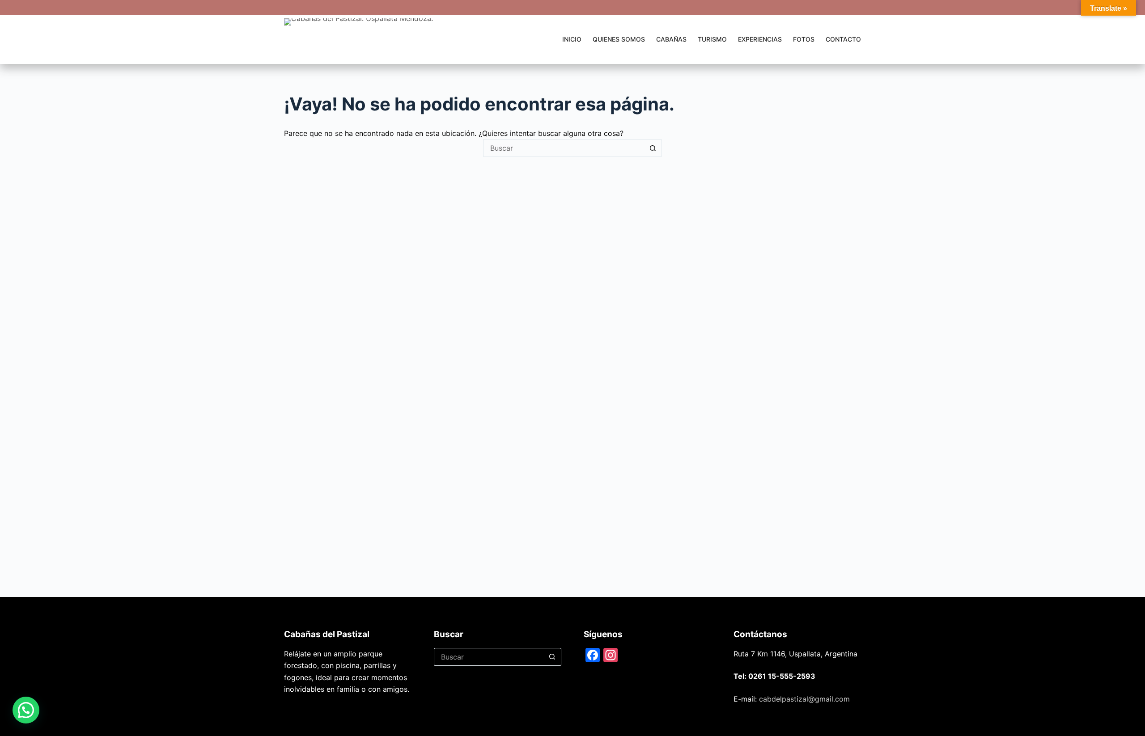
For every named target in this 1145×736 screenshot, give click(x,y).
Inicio (571, 39)
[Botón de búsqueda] (653, 148)
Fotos (803, 39)
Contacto (843, 39)
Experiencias (760, 39)
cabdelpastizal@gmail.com (804, 698)
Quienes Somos (619, 39)
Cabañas (671, 39)
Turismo (712, 39)
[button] (26, 710)
